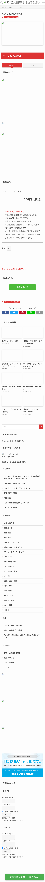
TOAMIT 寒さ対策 (10, 507)
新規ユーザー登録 (8, 818)
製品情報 (15, 17)
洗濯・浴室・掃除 (10, 581)
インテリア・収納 (10, 571)
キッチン (7, 576)
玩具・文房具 (9, 600)
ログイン (6, 791)
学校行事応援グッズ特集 (13, 630)
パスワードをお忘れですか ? (12, 820)
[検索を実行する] (41, 426)
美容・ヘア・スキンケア (13, 547)
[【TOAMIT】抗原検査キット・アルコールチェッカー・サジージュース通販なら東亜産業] (22, 2)
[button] (1, 2)
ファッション (7, 17)
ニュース (7, 667)
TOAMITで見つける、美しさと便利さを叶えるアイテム (23, 636)
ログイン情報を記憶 (10, 811)
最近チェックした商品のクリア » (14, 462)
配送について (9, 658)
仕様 (32, 65)
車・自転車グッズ (10, 561)
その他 (6, 610)
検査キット (8, 528)
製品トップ (12, 65)
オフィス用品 (9, 523)
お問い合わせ (22, 287)
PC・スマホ (8, 595)
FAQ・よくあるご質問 (12, 653)
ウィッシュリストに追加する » (14, 269)
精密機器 (7, 532)
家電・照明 (8, 590)
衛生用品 (7, 537)
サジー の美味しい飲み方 (13, 625)
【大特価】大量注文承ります (15, 483)
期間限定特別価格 (10, 493)
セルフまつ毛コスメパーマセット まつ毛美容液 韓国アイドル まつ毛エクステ (23, 477)
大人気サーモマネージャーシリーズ (17, 488)
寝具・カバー (9, 586)
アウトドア (8, 557)
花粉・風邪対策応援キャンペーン (16, 502)
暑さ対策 (7, 498)
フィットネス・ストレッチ (14, 552)
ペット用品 (8, 605)
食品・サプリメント (11, 542)
